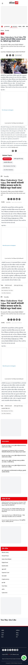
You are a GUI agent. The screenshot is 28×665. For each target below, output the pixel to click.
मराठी (9, 654)
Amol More (3, 52)
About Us (4, 659)
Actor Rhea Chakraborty (8, 170)
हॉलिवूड (17, 635)
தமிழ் (18, 654)
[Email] (17, 650)
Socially (15, 26)
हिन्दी (6, 654)
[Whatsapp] (14, 199)
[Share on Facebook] (13, 151)
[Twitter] (11, 199)
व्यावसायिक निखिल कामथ (8, 162)
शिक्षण (2, 637)
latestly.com (14, 147)
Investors (19, 659)
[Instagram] (10, 650)
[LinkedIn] (13, 650)
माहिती (2, 635)
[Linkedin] (17, 199)
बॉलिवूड (2, 33)
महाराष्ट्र (19, 26)
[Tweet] (16, 151)
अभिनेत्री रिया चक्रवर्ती (7, 159)
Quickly (7, 26)
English (3, 654)
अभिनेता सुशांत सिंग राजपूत (18, 159)
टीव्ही (17, 637)
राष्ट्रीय (23, 26)
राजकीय (2, 633)
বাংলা (11, 654)
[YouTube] (8, 650)
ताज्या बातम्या (5, 442)
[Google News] (15, 650)
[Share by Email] (19, 199)
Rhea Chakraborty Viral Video (9, 166)
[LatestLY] (13, 3)
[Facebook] (9, 199)
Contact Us (15, 659)
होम (1, 177)
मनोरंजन (17, 630)
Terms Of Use (9, 659)
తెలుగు (14, 654)
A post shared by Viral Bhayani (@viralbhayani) (14, 123)
